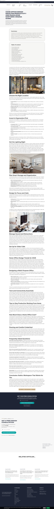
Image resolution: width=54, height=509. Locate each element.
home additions (36, 323)
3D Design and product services (31, 496)
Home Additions (21, 389)
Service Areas (13, 5)
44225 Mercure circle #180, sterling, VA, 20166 (43, 493)
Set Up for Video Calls (15, 53)
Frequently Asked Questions (16, 60)
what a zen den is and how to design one (22, 370)
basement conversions (28, 323)
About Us (20, 5)
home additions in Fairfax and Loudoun (20, 111)
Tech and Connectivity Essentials (16, 56)
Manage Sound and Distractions (16, 52)
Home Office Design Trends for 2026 (17, 54)
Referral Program (17, 501)
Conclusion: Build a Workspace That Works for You (19, 61)
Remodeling (33, 389)
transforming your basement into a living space (33, 105)
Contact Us (40, 5)
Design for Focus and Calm (15, 51)
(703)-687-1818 (47, 5)
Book (15, 493)
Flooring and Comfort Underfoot (16, 59)
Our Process (24, 5)
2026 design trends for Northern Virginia (27, 386)
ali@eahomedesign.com (43, 491)
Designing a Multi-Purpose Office (16, 55)
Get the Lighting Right (15, 49)
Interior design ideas (27, 389)
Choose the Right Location (15, 47)
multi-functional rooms (16, 371)
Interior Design (29, 493)
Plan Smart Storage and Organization (17, 50)
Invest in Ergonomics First (15, 48)
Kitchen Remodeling (30, 489)
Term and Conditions (17, 500)
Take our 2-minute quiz (11, 435)
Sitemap (16, 502)
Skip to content (2, 0)
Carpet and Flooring (30, 495)
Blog (15, 496)
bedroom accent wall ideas (33, 370)
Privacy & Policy (17, 499)
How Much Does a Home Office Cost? (17, 58)
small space (23, 352)
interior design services (28, 371)
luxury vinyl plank (21, 330)
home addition (13, 110)
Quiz (15, 495)
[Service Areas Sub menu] (17, 5)
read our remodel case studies (39, 371)
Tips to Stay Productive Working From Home (18, 57)
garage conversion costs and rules (16, 372)
